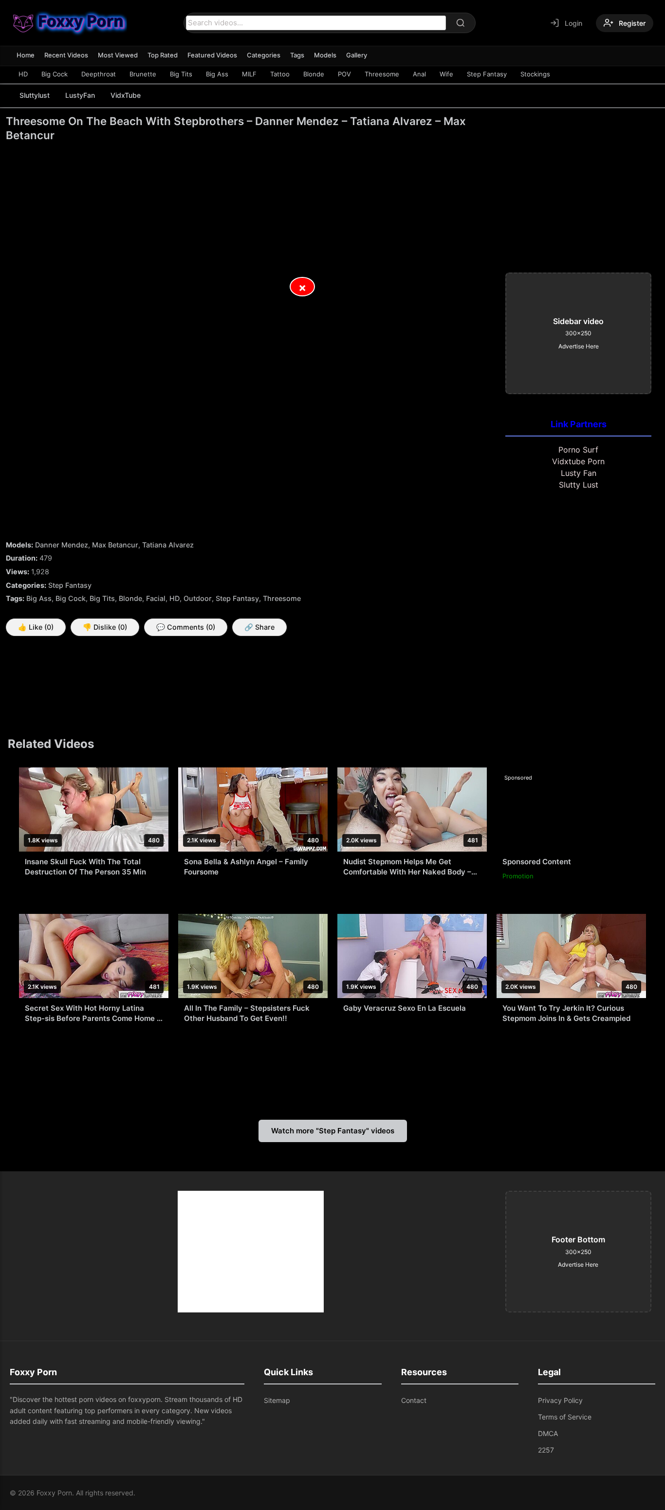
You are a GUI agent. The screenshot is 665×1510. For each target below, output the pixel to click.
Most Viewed (118, 55)
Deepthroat (98, 74)
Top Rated (163, 55)
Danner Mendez (61, 545)
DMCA (548, 1433)
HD (23, 74)
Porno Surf (578, 450)
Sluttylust (34, 95)
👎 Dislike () (105, 627)
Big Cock (54, 74)
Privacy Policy (560, 1400)
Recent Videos (66, 55)
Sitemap (277, 1400)
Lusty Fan (578, 473)
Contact (413, 1400)
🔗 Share (259, 627)
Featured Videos (212, 55)
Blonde (313, 74)
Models (325, 55)
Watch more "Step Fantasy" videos (332, 1130)
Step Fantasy (487, 74)
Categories (263, 55)
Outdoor (198, 598)
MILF (249, 74)
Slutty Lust (578, 485)
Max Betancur (115, 545)
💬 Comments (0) (185, 627)
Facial (156, 598)
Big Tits (181, 74)
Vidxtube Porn (578, 461)
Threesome (382, 74)
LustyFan (80, 95)
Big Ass (217, 74)
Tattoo (280, 74)
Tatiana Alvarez (168, 545)
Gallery (356, 55)
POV (344, 74)
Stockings (535, 74)
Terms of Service (564, 1417)
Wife (446, 74)
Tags (297, 55)
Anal (419, 74)
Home (26, 55)
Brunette (142, 74)
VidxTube (126, 95)
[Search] (460, 23)
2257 (546, 1450)
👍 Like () (36, 627)
